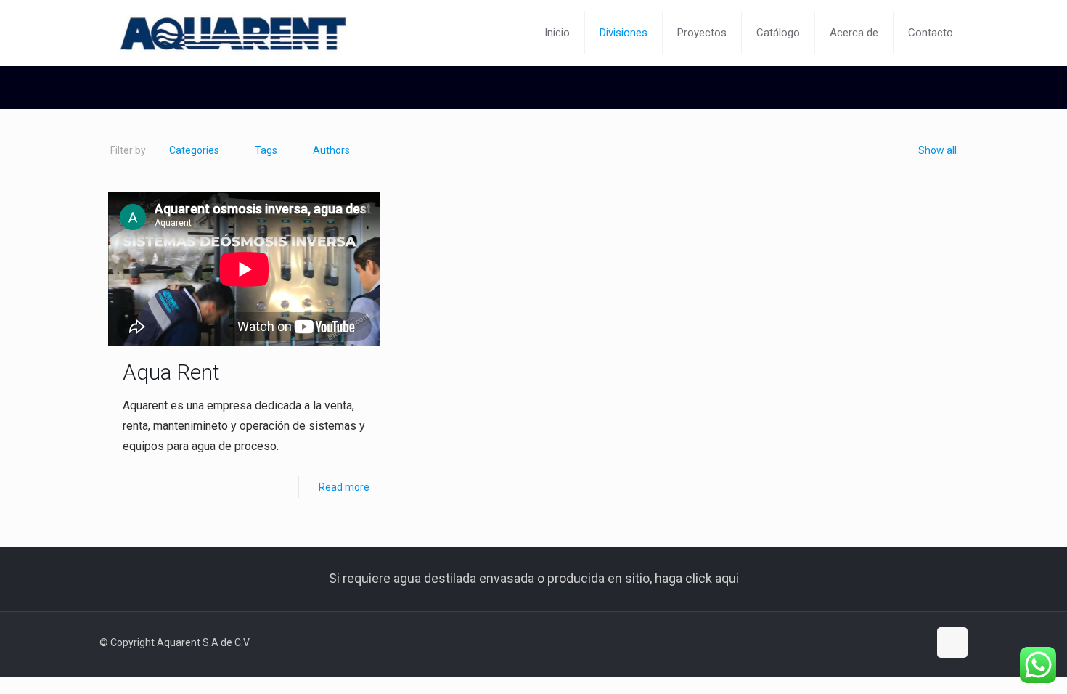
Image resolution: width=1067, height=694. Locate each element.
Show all (937, 150)
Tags (266, 150)
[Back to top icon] (952, 642)
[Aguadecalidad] (231, 32)
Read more (344, 487)
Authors (331, 150)
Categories (194, 150)
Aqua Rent (171, 372)
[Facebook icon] (901, 642)
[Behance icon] (917, 642)
